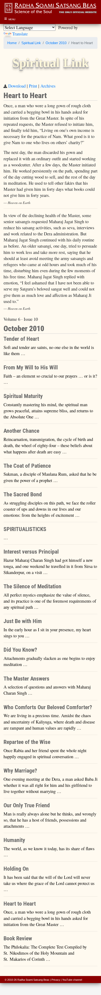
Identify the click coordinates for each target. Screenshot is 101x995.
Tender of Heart (21, 339)
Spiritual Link (31, 43)
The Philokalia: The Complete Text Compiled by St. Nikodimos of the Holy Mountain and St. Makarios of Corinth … (45, 953)
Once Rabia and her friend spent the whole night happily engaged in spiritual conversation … (45, 753)
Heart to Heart (20, 903)
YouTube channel (72, 979)
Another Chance (21, 431)
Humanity (14, 840)
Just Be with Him (23, 621)
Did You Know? (20, 650)
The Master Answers (26, 678)
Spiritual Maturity (23, 396)
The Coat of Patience (27, 466)
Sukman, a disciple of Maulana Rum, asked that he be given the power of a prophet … (50, 477)
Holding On (16, 868)
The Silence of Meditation (32, 586)
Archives (47, 86)
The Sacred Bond (23, 494)
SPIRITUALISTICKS (25, 529)
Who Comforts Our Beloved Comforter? (48, 707)
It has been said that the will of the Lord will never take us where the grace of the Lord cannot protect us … (49, 883)
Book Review (18, 938)
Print (33, 86)
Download (17, 86)
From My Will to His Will (31, 367)
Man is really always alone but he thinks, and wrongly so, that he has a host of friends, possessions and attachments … (50, 820)
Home (12, 43)
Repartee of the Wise (27, 742)
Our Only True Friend (27, 805)
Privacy (55, 979)
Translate (20, 34)
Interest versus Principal (31, 551)
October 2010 (56, 43)
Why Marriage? (20, 770)
